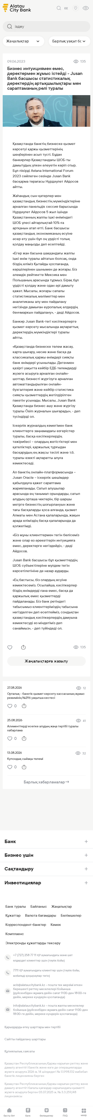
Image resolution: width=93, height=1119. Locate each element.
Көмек (56, 924)
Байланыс (38, 906)
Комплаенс (14, 934)
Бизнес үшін (19, 855)
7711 (16, 970)
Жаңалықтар (61, 906)
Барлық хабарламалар (47, 782)
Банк (10, 841)
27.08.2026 (14, 688)
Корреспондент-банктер (25, 924)
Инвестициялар (23, 883)
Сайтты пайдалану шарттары (25, 1039)
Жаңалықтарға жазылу (46, 661)
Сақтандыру (19, 869)
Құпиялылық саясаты (20, 1051)
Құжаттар (13, 915)
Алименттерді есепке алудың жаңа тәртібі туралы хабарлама (42, 728)
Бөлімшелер (71, 915)
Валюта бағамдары (40, 915)
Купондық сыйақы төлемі (25, 759)
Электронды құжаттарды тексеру (32, 943)
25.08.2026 (14, 720)
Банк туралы (15, 906)
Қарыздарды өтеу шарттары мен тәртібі (32, 1027)
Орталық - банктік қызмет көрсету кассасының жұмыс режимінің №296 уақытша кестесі (46, 696)
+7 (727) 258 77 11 (24, 955)
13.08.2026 (14, 753)
